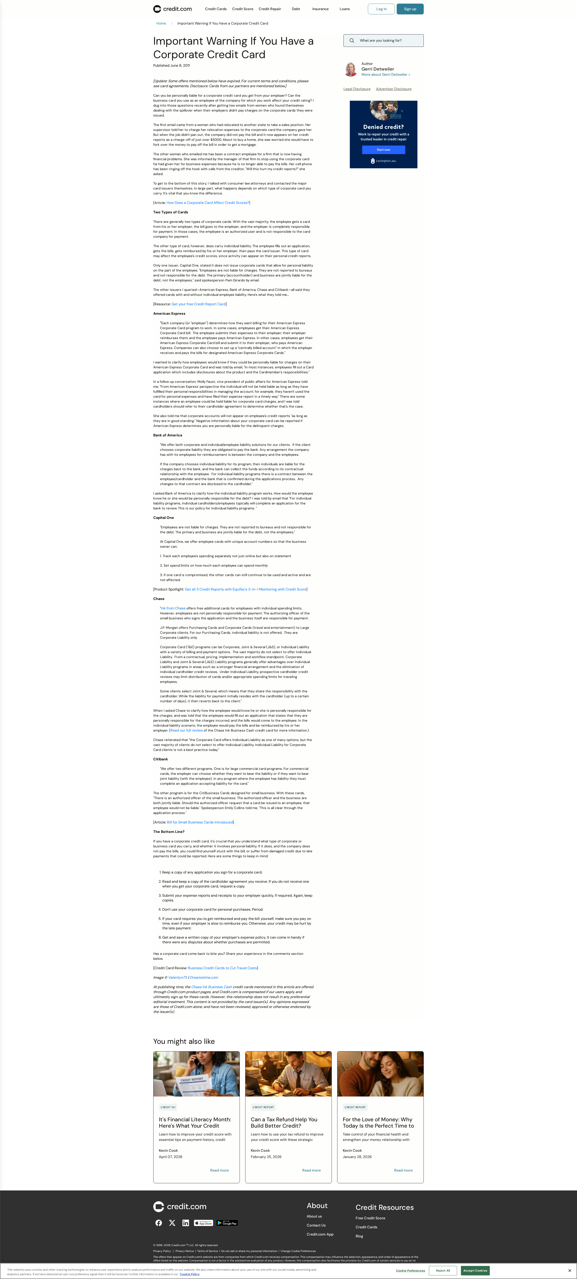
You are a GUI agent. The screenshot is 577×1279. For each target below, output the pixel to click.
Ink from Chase (173, 608)
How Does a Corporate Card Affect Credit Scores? (208, 202)
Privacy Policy (162, 1251)
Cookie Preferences (410, 1270)
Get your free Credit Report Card (199, 304)
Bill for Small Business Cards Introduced (200, 822)
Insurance (320, 9)
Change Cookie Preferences (298, 1251)
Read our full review (186, 730)
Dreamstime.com (204, 977)
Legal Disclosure (357, 89)
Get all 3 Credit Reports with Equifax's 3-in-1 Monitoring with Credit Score (245, 589)
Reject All (443, 1270)
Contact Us (316, 1225)
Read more (219, 1170)
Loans (345, 9)
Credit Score (242, 9)
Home (161, 23)
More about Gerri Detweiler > (386, 74)
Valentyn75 (177, 977)
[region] (288, 1271)
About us (314, 1216)
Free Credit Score (370, 1218)
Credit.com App (320, 1234)
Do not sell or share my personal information (249, 1251)
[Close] (570, 1270)
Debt (296, 9)
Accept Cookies (475, 1270)
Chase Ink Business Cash (211, 987)
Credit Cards (216, 9)
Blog (359, 1236)
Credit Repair (270, 9)
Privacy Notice (185, 1251)
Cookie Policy (190, 1274)
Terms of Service (207, 1251)
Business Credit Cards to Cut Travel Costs (222, 968)
